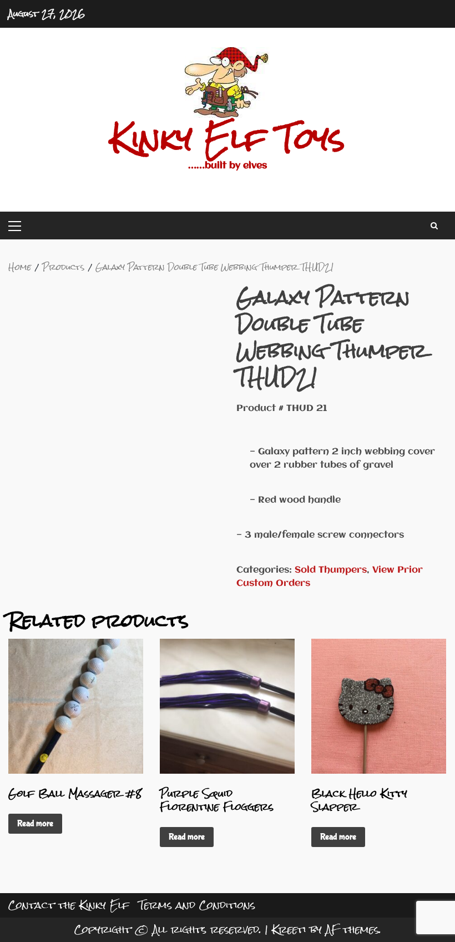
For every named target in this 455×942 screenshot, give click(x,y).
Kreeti (289, 929)
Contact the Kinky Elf (68, 905)
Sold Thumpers (331, 570)
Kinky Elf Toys (227, 138)
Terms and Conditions (197, 905)
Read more (35, 823)
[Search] (434, 225)
